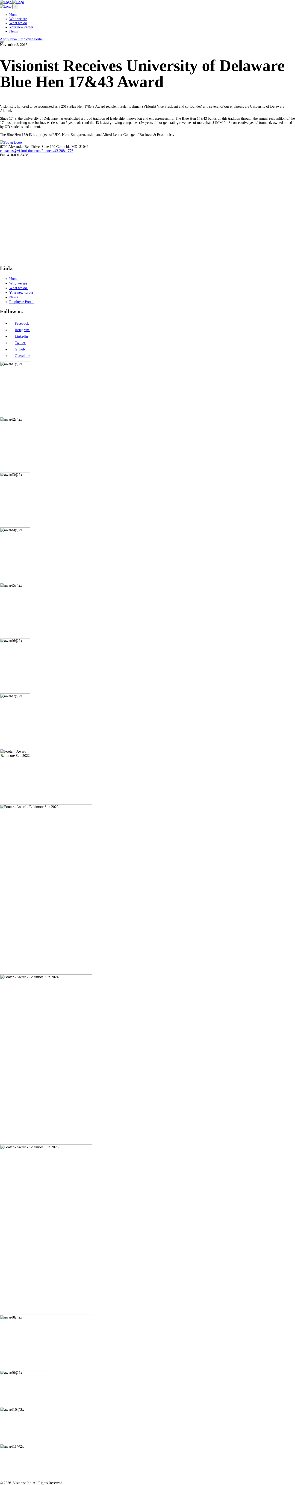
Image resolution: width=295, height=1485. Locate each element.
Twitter (20, 343)
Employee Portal (30, 39)
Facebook (22, 323)
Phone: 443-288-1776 (57, 151)
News (13, 31)
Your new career (21, 27)
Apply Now (9, 39)
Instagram (22, 330)
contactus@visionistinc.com (20, 151)
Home (13, 15)
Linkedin (22, 336)
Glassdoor (22, 356)
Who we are (18, 19)
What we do (18, 23)
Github (20, 349)
